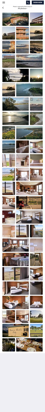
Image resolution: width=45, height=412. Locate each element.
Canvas (15, 406)
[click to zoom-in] (15, 19)
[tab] (22, 388)
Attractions (6, 394)
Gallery (5, 392)
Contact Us (6, 396)
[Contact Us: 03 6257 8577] (28, 2)
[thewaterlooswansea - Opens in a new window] (4, 381)
